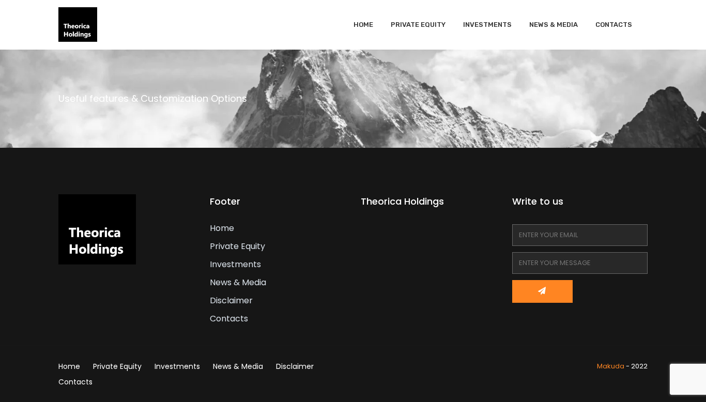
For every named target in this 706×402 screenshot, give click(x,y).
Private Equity (418, 24)
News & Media (553, 24)
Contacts (613, 24)
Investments (487, 24)
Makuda (610, 366)
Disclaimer (231, 300)
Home (363, 24)
